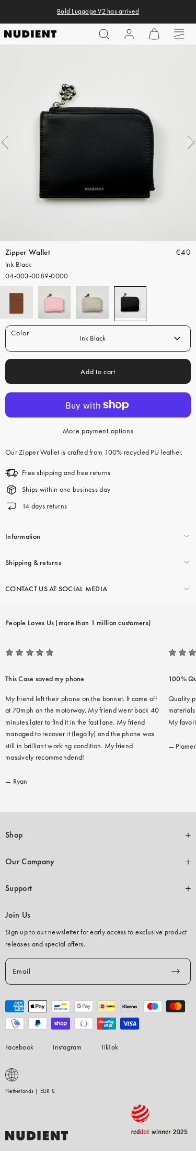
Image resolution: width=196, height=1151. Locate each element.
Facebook (19, 1047)
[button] (104, 34)
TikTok (110, 1047)
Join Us (17, 915)
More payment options (98, 430)
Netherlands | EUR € (30, 1090)
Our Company (29, 861)
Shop (13, 835)
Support (18, 888)
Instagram (67, 1047)
